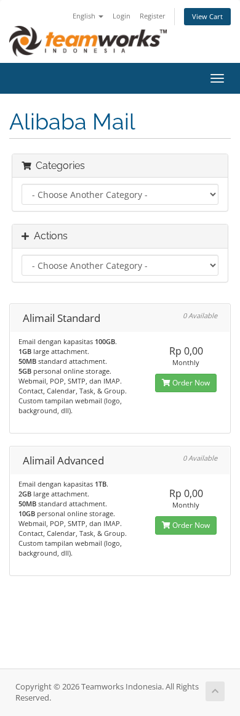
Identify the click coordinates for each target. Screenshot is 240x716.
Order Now (190, 382)
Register (153, 15)
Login (121, 15)
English (85, 15)
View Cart (207, 16)
